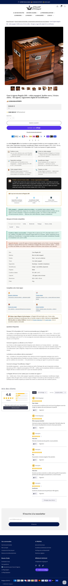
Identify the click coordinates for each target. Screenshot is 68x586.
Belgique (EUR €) (5, 580)
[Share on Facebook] (30, 140)
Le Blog (49, 15)
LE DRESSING (18, 15)
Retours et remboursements (8, 553)
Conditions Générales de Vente (43, 547)
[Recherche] (65, 6)
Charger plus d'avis (49, 500)
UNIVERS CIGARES (31, 13)
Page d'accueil (10, 21)
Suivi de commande (6, 545)
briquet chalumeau (37, 320)
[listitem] (34, 2)
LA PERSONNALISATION (46, 13)
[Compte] (57, 6)
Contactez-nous (5, 561)
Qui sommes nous (40, 545)
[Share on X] (32, 140)
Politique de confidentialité (42, 550)
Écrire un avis (15, 407)
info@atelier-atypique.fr (41, 561)
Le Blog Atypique (5, 572)
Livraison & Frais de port (7, 550)
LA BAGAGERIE (39, 15)
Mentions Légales (39, 553)
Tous (34, 392)
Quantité (9, 115)
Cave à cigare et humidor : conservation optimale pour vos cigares (32, 21)
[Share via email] (38, 140)
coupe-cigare (48, 320)
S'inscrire (34, 524)
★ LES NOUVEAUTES (18, 13)
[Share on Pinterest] (35, 140)
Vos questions (5, 564)
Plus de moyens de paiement (34, 132)
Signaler (41, 410)
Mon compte (4, 547)
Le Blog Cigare (5, 569)
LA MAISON (29, 15)
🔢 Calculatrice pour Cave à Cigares (10, 567)
